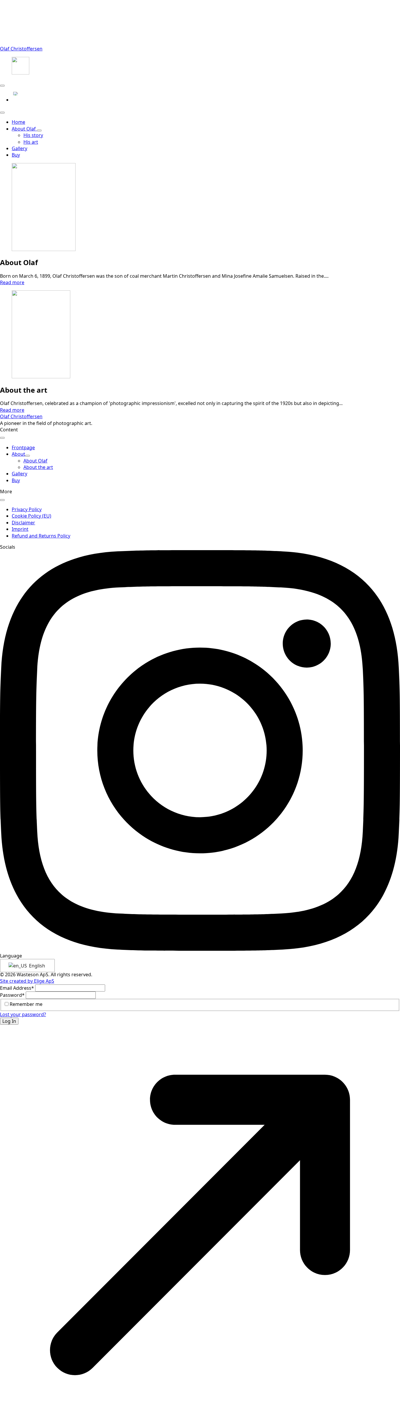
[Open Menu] (2, 86)
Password (12, 995)
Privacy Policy (27, 509)
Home (18, 122)
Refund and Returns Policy (41, 536)
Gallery (19, 473)
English (36, 965)
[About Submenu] (27, 456)
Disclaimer (23, 522)
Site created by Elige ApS (27, 981)
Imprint (20, 529)
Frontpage (23, 447)
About (18, 454)
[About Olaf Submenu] (39, 130)
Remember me (26, 1004)
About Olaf (24, 129)
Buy (16, 155)
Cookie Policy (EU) (31, 516)
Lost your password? (23, 1014)
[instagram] (200, 949)
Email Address (17, 988)
